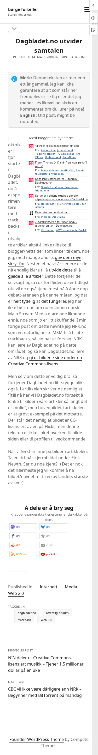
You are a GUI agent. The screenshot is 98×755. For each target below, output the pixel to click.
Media (71, 587)
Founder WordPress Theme (36, 739)
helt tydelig (24, 301)
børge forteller (23, 9)
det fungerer (53, 301)
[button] (23, 526)
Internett (48, 587)
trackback (24, 620)
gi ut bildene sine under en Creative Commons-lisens (45, 361)
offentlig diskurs (57, 613)
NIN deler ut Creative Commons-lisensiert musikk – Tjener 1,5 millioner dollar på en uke (46, 664)
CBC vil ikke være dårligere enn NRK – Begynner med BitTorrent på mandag (45, 692)
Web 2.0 (16, 593)
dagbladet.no (27, 613)
